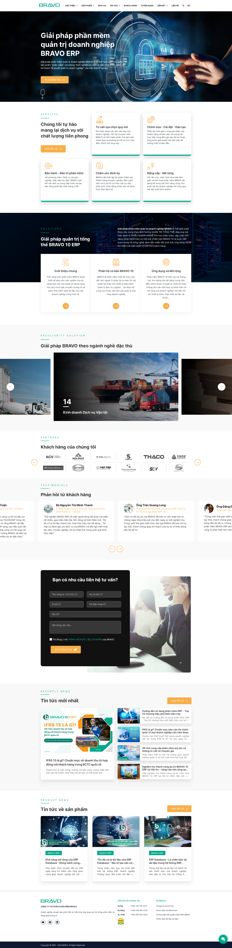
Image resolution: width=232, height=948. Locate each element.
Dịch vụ (102, 5)
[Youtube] (43, 922)
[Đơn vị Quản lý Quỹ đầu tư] (116, 387)
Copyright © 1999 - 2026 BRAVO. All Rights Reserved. (63, 945)
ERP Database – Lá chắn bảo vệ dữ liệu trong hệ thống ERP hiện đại (168, 861)
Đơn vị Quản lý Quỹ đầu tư (84, 412)
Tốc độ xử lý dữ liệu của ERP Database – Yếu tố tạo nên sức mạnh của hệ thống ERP (115, 861)
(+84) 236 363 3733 (139, 910)
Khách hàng (130, 5)
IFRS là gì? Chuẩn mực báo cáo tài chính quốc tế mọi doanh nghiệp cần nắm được (165, 731)
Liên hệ (175, 5)
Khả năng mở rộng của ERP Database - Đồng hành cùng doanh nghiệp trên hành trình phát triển (63, 861)
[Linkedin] (57, 922)
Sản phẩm (86, 5)
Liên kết (161, 5)
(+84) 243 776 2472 (139, 906)
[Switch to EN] (188, 6)
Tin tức (114, 5)
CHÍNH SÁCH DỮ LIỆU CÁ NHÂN (85, 639)
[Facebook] (50, 922)
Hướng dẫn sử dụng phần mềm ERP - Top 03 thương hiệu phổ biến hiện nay (165, 712)
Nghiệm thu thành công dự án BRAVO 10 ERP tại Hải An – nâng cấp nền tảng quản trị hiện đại (165, 768)
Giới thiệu (70, 5)
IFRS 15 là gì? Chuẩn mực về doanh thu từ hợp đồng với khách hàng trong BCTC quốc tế (77, 762)
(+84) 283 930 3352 (139, 915)
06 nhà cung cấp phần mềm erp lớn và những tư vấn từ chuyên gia (164, 749)
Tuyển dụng (147, 5)
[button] (34, 462)
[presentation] (10, 387)
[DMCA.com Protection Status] (121, 924)
